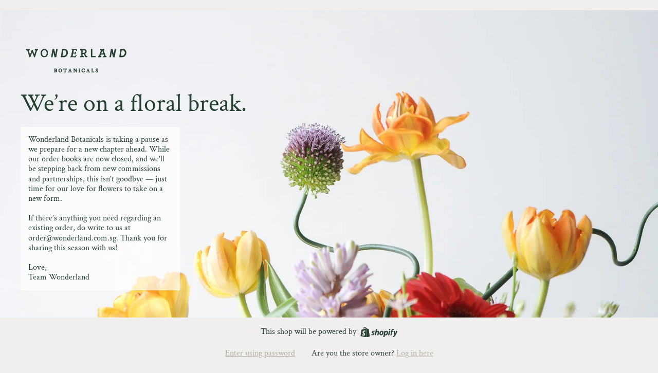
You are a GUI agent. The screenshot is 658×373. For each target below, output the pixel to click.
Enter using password (260, 353)
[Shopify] (379, 332)
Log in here (414, 353)
